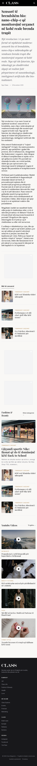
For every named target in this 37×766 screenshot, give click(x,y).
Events (4, 705)
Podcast (4, 708)
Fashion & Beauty (7, 687)
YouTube (4, 745)
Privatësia (25, 759)
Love (3, 693)
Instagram (4, 739)
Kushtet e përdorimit (15, 759)
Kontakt (4, 724)
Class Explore (6, 702)
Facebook (5, 742)
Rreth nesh (5, 721)
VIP (3, 681)
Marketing (5, 711)
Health (4, 690)
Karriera (4, 730)
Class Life (4, 684)
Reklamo (4, 727)
